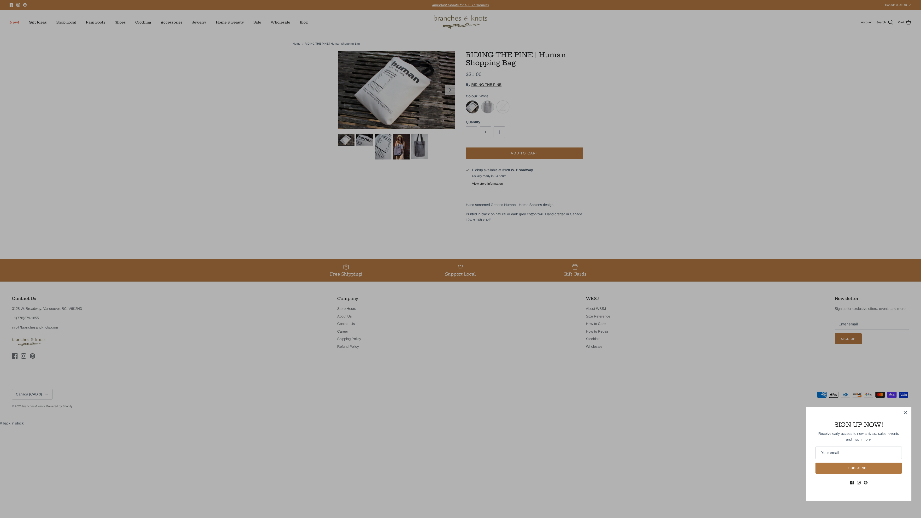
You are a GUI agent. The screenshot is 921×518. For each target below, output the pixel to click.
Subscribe (858, 468)
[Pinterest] (866, 482)
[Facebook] (852, 482)
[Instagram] (859, 482)
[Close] (905, 412)
